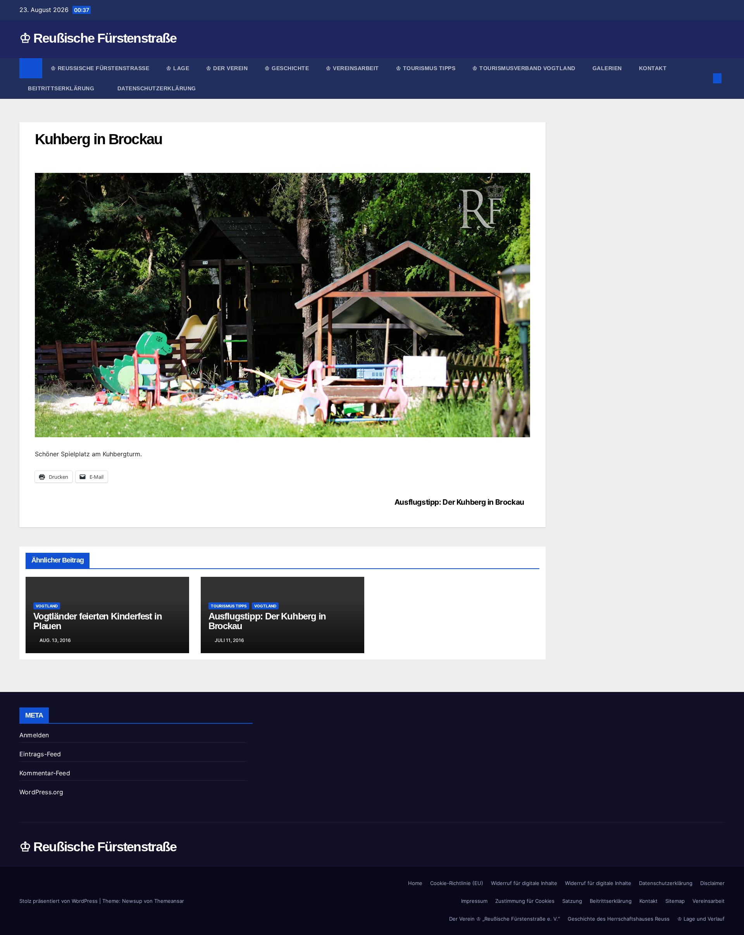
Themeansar (169, 901)
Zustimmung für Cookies (525, 901)
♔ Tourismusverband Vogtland (523, 68)
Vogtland (47, 606)
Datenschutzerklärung (156, 88)
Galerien (607, 68)
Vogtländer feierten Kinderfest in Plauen (97, 621)
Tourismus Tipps (229, 606)
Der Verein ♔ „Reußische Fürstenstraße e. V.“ (504, 919)
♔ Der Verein (227, 68)
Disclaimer (712, 883)
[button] (704, 78)
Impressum (474, 901)
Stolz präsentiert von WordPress (59, 901)
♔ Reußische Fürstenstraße (98, 38)
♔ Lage (177, 68)
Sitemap (675, 901)
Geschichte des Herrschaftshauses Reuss (619, 919)
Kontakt (653, 68)
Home (415, 883)
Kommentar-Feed (44, 773)
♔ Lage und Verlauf (701, 919)
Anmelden (34, 735)
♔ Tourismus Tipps (426, 68)
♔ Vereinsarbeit (352, 68)
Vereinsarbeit (708, 901)
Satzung (572, 901)
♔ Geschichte (287, 68)
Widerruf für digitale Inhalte (524, 883)
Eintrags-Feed (40, 754)
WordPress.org (41, 792)
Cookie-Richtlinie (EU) (456, 883)
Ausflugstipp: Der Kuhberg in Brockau (459, 502)
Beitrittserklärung (62, 88)
